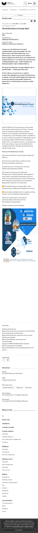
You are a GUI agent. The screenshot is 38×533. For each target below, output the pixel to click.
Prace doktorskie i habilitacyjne (11, 439)
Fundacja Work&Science (10, 39)
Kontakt (4, 488)
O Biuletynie (5, 477)
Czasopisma (5, 452)
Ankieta (4, 496)
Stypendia (5, 467)
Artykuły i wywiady (8, 427)
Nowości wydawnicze (8, 455)
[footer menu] (3, 416)
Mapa (3, 506)
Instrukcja (5, 493)
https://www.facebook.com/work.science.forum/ (17, 335)
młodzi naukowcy (8, 387)
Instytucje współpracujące (10, 482)
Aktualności (6, 423)
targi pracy (19, 387)
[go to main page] (8, 3)
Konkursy (5, 442)
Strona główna (4, 9)
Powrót (20, 15)
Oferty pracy (6, 470)
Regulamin (5, 490)
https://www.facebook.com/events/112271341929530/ (18, 331)
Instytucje (5, 508)
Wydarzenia (13, 9)
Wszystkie (5, 434)
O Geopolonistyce (7, 503)
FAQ (3, 485)
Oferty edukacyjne (7, 464)
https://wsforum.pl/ (9, 380)
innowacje (28, 387)
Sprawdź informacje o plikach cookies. (23, 526)
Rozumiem (19, 530)
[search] (25, 3)
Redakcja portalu (7, 480)
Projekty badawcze (7, 437)
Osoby (4, 511)
